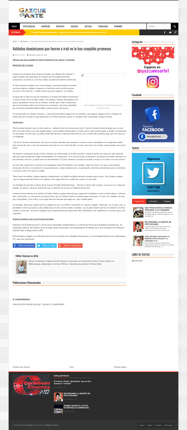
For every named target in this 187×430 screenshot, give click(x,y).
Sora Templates (27, 425)
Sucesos (74, 26)
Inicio (14, 26)
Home (142, 425)
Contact (158, 425)
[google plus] (175, 32)
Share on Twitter (48, 245)
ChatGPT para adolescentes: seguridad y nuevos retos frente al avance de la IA (69, 32)
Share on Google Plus (72, 245)
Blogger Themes (52, 425)
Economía (118, 26)
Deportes (60, 26)
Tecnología (103, 26)
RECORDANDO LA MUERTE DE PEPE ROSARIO (77, 395)
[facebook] (164, 32)
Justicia (88, 26)
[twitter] (170, 32)
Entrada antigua (120, 367)
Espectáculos (29, 26)
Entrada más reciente (21, 367)
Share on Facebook (26, 245)
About (150, 425)
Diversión (45, 26)
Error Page (169, 425)
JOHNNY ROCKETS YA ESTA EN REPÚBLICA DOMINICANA (76, 407)
